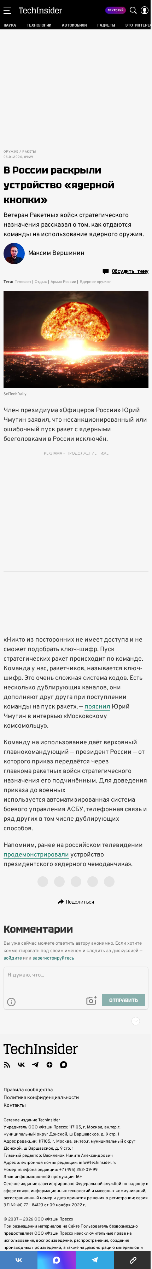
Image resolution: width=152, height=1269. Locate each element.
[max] (63, 1064)
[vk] (21, 1064)
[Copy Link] (133, 1260)
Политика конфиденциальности (41, 1098)
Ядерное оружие (95, 281)
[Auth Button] (144, 10)
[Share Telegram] (95, 1260)
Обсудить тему (130, 271)
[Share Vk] (18, 1260)
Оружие (11, 152)
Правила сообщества (28, 1090)
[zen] (49, 1064)
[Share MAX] (56, 1260)
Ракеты (29, 152)
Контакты (15, 1106)
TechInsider (40, 10)
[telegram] (35, 1064)
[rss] (7, 1064)
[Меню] (7, 10)
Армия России (63, 281)
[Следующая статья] (76, 1021)
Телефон (23, 281)
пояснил (97, 707)
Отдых (41, 281)
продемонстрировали (36, 855)
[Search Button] (133, 10)
